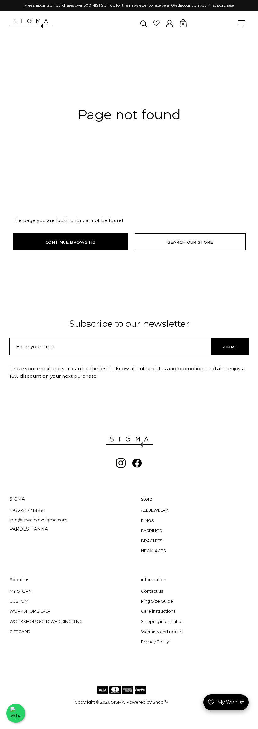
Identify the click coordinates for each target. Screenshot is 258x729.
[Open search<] (143, 23)
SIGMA (118, 701)
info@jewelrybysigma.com (38, 520)
